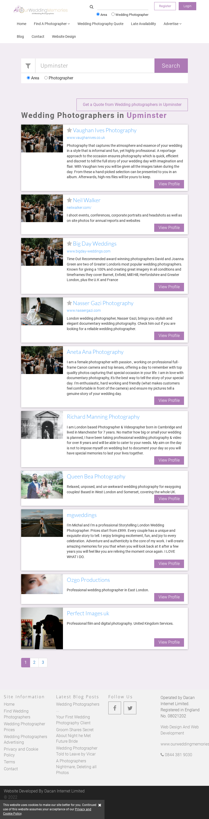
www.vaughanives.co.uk (86, 138)
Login (187, 6)
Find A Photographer (51, 24)
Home (21, 24)
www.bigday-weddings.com (88, 251)
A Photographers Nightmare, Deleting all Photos (76, 766)
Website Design (64, 36)
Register (165, 6)
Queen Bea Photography (96, 476)
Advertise (171, 24)
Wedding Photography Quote (100, 24)
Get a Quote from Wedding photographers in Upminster (132, 104)
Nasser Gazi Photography (103, 302)
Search (171, 65)
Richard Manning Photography (103, 416)
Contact (38, 36)
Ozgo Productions (88, 579)
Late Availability (143, 24)
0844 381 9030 (178, 754)
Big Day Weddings (94, 243)
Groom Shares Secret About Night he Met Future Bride (75, 735)
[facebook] (114, 708)
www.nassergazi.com (84, 310)
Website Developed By (44, 791)
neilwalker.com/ (79, 208)
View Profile (169, 184)
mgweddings (82, 514)
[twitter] (130, 708)
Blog (20, 36)
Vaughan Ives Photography (104, 130)
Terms (9, 762)
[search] (91, 7)
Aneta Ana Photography (95, 351)
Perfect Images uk (88, 613)
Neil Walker (86, 200)
